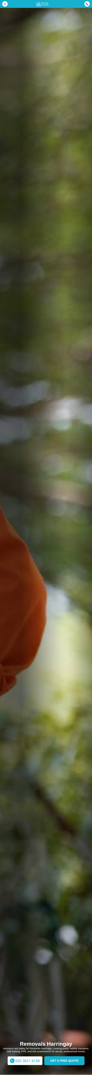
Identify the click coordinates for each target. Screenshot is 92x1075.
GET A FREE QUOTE (64, 1060)
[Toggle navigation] (5, 4)
